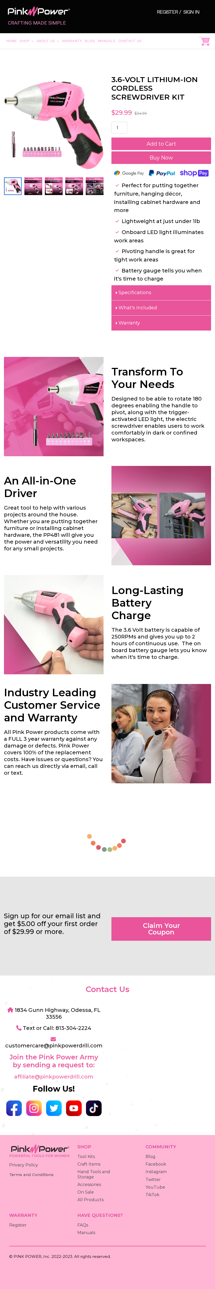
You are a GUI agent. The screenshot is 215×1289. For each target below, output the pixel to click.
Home (11, 41)
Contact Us (130, 41)
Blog (90, 41)
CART (204, 41)
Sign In (191, 12)
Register (168, 12)
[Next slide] (95, 186)
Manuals (106, 41)
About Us (48, 40)
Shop (27, 40)
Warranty (72, 41)
